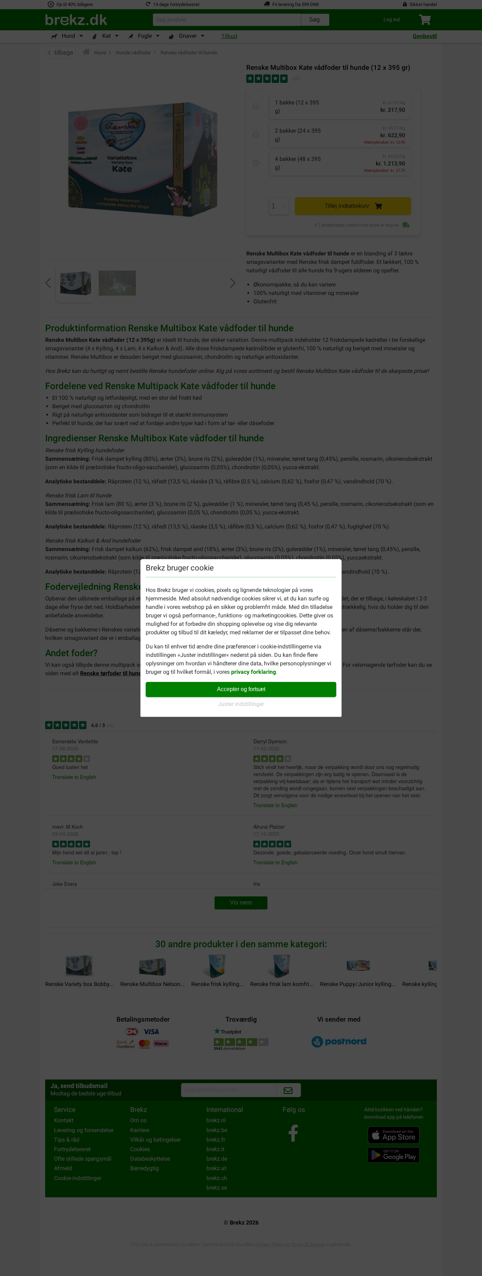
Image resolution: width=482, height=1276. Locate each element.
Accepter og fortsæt (241, 689)
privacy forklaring (253, 672)
